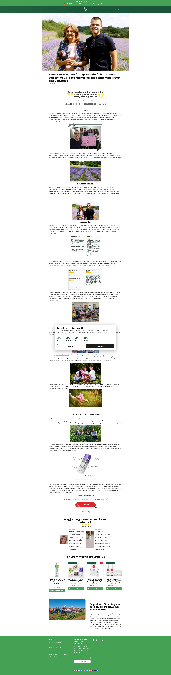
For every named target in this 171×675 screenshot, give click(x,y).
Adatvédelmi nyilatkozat (55, 647)
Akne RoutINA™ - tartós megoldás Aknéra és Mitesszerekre (75, 580)
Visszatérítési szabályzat (55, 645)
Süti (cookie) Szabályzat (55, 649)
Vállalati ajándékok (54, 656)
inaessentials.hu (89, 495)
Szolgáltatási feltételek (55, 642)
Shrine (93, 673)
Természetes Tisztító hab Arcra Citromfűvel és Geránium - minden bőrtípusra (57, 581)
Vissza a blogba (86, 512)
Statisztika (69, 340)
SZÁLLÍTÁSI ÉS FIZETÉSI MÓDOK (56, 652)
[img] (85, 524)
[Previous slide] (47, 579)
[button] (115, 9)
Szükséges (60, 340)
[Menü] (49, 9)
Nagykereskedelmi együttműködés (58, 654)
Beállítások (87, 340)
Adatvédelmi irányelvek (90, 334)
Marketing (78, 340)
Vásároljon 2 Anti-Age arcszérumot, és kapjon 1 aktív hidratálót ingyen (114, 580)
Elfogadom (100, 346)
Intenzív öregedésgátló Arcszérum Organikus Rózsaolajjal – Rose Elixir (95, 580)
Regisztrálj (82, 661)
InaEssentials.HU (83, 673)
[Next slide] (124, 579)
